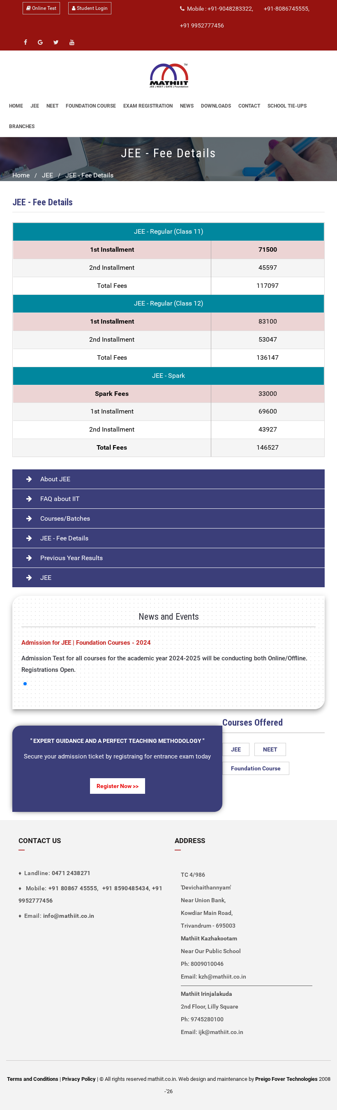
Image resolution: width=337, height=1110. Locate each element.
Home (16, 106)
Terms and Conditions (32, 1079)
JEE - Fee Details (89, 175)
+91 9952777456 (202, 25)
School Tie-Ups (287, 106)
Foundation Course (91, 106)
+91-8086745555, (286, 8)
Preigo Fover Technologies (287, 1079)
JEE (34, 106)
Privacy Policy (79, 1079)
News (187, 106)
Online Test (43, 8)
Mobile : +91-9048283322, (219, 8)
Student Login (92, 8)
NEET (52, 106)
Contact (249, 106)
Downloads (216, 106)
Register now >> (117, 786)
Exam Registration (148, 106)
